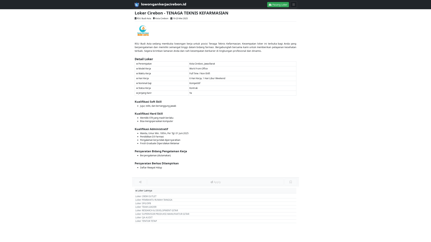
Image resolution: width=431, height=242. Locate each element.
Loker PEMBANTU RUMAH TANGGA (153, 199)
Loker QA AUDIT (144, 217)
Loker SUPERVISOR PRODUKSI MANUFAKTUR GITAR (162, 213)
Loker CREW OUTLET (145, 196)
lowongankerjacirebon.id (163, 4)
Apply (217, 182)
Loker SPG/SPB (143, 203)
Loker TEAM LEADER (145, 206)
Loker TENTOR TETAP (146, 221)
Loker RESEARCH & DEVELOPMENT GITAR (156, 210)
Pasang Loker (279, 4)
